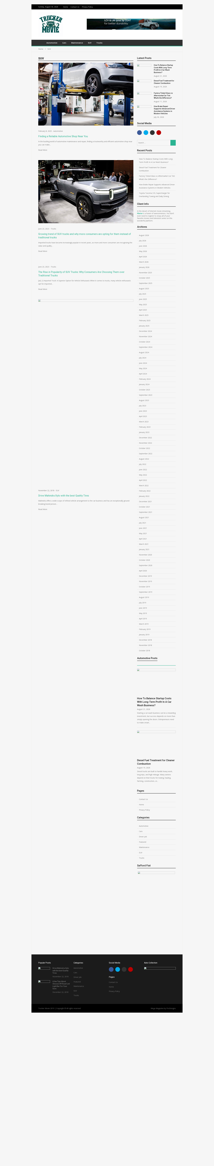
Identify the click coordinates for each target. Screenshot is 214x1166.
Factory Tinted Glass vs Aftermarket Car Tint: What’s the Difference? (163, 95)
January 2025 (144, 326)
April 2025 (143, 310)
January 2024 (144, 384)
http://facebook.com (165, 6)
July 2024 (142, 358)
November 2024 (145, 336)
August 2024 (144, 352)
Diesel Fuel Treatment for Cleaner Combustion (152, 169)
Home (65, 7)
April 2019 (143, 618)
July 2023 (142, 405)
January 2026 (144, 267)
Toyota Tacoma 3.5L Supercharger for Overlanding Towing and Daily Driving (154, 194)
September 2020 (145, 565)
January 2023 (144, 432)
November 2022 (145, 443)
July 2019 (142, 602)
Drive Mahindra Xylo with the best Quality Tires (63, 495)
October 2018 (144, 650)
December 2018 (145, 640)
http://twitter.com (169, 6)
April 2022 (143, 480)
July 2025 (142, 294)
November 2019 (145, 581)
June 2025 (143, 299)
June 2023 (143, 411)
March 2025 (143, 315)
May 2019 (143, 613)
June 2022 (143, 469)
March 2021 (143, 544)
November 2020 (145, 555)
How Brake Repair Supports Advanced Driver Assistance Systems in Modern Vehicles (157, 186)
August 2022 (144, 459)
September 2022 (145, 453)
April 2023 (143, 416)
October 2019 (144, 586)
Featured (142, 842)
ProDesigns (171, 1008)
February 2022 (144, 491)
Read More (42, 150)
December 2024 (145, 331)
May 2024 (143, 368)
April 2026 (143, 256)
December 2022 (145, 437)
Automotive (51, 42)
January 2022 (144, 496)
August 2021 (144, 517)
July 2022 (142, 464)
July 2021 (142, 523)
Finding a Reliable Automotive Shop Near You (63, 136)
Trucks (99, 42)
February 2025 (144, 320)
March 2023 (143, 421)
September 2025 (145, 283)
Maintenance (77, 42)
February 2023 (144, 427)
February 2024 (144, 379)
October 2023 (144, 390)
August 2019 (144, 597)
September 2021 (145, 512)
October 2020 (144, 560)
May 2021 (143, 533)
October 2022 (144, 448)
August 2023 (144, 400)
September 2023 (145, 395)
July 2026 (142, 240)
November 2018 (145, 645)
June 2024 (143, 363)
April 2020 (143, 571)
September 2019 (145, 592)
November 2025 (145, 272)
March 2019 (143, 624)
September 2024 (145, 347)
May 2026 (143, 251)
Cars (64, 42)
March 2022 (143, 485)
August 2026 (144, 235)
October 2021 (144, 507)
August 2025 (144, 288)
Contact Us (74, 7)
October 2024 (144, 342)
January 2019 (144, 634)
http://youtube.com (175, 6)
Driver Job (143, 836)
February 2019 (144, 629)
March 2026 (143, 262)
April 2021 (143, 539)
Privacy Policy (87, 7)
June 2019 (143, 608)
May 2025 (143, 304)
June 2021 (143, 528)
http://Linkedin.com (172, 6)
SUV (89, 42)
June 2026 (143, 246)
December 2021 (145, 501)
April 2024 (143, 374)
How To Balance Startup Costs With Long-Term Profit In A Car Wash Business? (156, 160)
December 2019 (145, 576)
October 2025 (144, 278)
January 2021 (144, 549)
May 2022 (143, 475)
